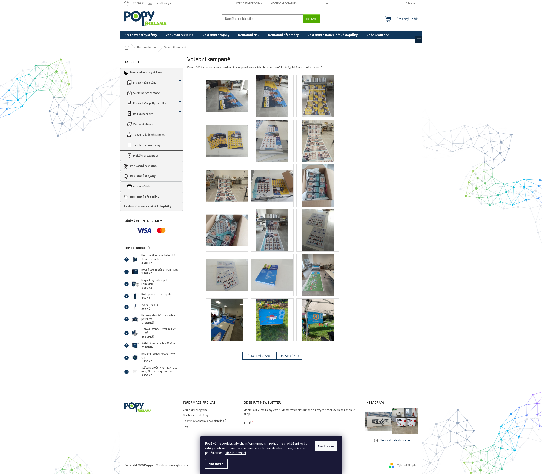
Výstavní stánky (143, 124)
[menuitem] (140, 35)
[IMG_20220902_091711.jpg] (318, 230)
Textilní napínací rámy (146, 145)
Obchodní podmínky (284, 3)
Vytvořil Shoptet (407, 465)
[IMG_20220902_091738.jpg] (227, 270)
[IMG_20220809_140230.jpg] (272, 96)
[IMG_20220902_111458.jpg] (272, 270)
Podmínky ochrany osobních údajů (204, 421)
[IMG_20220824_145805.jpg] (227, 225)
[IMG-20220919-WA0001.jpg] (318, 319)
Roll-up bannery (143, 114)
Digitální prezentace (146, 156)
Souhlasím (326, 446)
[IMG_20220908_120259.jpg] (318, 275)
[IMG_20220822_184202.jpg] (227, 180)
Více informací (235, 453)
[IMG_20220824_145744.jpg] (272, 180)
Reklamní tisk (141, 186)
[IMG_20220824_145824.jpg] (272, 230)
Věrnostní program (249, 3)
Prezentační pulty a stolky (149, 103)
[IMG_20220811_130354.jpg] (227, 135)
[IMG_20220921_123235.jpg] (227, 319)
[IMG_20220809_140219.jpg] (227, 91)
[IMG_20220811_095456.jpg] (318, 96)
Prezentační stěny (144, 83)
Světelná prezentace (146, 93)
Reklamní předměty (145, 197)
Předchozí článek (259, 355)
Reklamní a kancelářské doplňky (148, 206)
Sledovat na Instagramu (395, 440)
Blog (186, 426)
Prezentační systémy (146, 72)
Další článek (289, 355)
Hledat (311, 18)
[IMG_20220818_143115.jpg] (272, 140)
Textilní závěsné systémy (149, 135)
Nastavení (216, 463)
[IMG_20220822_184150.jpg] (318, 140)
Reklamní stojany (143, 176)
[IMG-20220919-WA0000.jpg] (272, 319)
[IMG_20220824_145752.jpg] (318, 185)
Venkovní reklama (143, 166)
